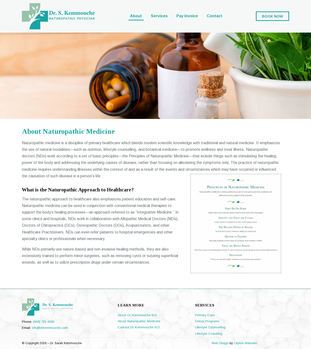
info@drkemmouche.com (50, 328)
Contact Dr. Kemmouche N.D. (139, 327)
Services (159, 16)
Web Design (220, 343)
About (136, 16)
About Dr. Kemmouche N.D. (138, 315)
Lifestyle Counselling (210, 327)
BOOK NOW (272, 16)
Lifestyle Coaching (208, 333)
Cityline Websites (245, 343)
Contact (214, 16)
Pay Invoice (187, 16)
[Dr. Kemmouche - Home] (58, 27)
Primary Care (205, 315)
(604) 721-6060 (43, 321)
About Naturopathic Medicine (139, 321)
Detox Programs (207, 321)
